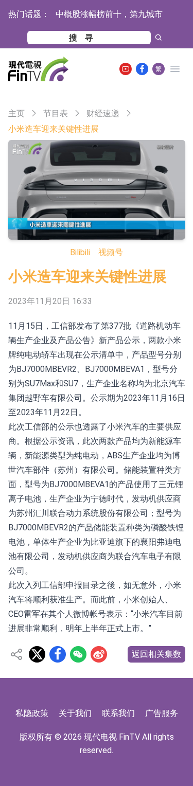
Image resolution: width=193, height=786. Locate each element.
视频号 (110, 252)
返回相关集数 (156, 654)
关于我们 (75, 713)
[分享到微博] (99, 654)
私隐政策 (31, 713)
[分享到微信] (78, 654)
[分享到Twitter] (37, 654)
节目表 (55, 113)
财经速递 (102, 113)
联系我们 (118, 713)
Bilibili (80, 252)
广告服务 (161, 713)
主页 (16, 113)
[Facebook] (142, 69)
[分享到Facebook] (57, 654)
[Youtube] (125, 69)
